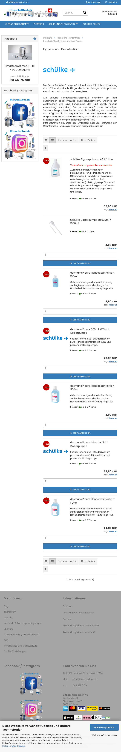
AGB (6, 640)
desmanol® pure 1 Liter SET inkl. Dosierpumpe (89, 444)
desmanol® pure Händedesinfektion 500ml (92, 387)
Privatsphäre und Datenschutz (20, 646)
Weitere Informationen (104, 735)
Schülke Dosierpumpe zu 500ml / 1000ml (90, 221)
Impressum (10, 611)
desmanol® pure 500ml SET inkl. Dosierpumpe (89, 331)
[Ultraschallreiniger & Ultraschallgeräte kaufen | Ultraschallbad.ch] (31, 13)
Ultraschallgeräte (17, 24)
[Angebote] (34, 39)
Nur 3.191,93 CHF (19, 78)
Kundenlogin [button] (94, 2)
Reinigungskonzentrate (63, 24)
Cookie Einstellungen (15, 651)
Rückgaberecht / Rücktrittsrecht (21, 634)
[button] (46, 140)
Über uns (8, 629)
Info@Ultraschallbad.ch (84, 679)
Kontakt (8, 617)
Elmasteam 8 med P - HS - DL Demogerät (20, 67)
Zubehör (39, 24)
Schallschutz (91, 24)
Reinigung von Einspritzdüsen (79, 612)
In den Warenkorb (80, 263)
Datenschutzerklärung (13, 745)
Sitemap (67, 606)
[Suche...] (85, 13)
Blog (6, 606)
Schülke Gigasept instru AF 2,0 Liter (91, 159)
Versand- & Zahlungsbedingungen (23, 623)
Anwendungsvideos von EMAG (79, 632)
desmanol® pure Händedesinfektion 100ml (92, 274)
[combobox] (67, 140)
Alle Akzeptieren (104, 727)
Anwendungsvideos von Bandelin (81, 625)
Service (67, 619)
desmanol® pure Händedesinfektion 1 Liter (92, 501)
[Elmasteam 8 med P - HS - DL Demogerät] (20, 52)
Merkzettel (112, 2)
